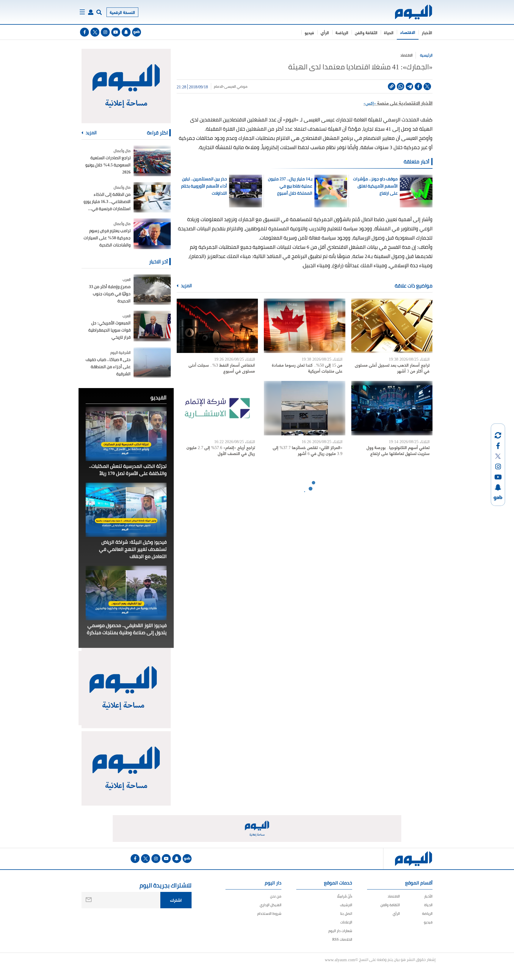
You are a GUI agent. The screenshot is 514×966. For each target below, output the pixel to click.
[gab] (136, 32)
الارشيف (346, 904)
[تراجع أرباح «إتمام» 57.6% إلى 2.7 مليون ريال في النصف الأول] (217, 408)
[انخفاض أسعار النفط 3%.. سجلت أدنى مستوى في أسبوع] (217, 325)
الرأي (325, 32)
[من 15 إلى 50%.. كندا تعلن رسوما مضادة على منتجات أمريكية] (304, 325)
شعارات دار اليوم (340, 930)
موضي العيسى (235, 86)
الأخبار (427, 32)
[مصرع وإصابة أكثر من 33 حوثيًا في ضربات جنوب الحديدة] (152, 289)
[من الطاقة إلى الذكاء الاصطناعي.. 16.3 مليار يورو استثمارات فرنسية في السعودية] (152, 197)
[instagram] (105, 32)
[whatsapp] (400, 86)
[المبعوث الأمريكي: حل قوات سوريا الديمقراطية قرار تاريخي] (152, 326)
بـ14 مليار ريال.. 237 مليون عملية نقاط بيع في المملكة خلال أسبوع (290, 186)
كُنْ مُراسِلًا (344, 896)
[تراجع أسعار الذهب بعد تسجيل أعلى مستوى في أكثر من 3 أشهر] (391, 325)
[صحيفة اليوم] (408, 12)
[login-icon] (90, 12)
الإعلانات (346, 922)
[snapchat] (126, 32)
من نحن (275, 896)
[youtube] (115, 32)
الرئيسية (426, 55)
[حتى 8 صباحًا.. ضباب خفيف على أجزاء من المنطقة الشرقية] (152, 362)
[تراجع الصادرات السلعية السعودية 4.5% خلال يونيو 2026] (152, 161)
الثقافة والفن (366, 32)
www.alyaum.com (340, 959)
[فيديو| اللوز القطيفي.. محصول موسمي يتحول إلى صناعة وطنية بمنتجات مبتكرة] (126, 593)
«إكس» (369, 103)
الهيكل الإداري (270, 904)
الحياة (389, 32)
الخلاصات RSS (342, 939)
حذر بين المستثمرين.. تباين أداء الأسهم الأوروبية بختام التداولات (204, 186)
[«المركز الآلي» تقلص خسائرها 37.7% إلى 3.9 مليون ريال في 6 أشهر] (304, 408)
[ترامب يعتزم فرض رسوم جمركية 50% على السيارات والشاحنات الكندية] (152, 233)
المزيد (186, 285)
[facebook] (84, 32)
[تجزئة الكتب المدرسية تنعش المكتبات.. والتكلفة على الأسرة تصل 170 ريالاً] (126, 434)
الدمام (218, 86)
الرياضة (342, 32)
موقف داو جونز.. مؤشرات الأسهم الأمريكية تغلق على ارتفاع (375, 186)
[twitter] (94, 32)
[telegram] (409, 86)
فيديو (309, 32)
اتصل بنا (346, 913)
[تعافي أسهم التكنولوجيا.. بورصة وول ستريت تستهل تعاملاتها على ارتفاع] (391, 408)
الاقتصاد (407, 32)
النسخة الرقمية (122, 12)
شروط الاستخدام (269, 913)
